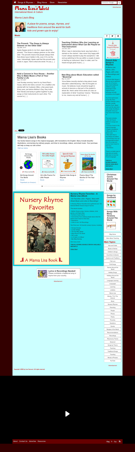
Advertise (32, 441)
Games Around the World (112, 268)
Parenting (112, 307)
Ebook (22, 180)
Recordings (112, 336)
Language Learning (112, 280)
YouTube (112, 361)
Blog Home (112, 234)
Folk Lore (112, 261)
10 (56, 186)
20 (71, 186)
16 (65, 186)
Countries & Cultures (113, 255)
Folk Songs (112, 264)
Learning (112, 287)
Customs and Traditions (113, 258)
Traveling (112, 354)
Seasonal (112, 342)
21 (73, 186)
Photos (113, 314)
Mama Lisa (112, 293)
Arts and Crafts (112, 245)
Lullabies (112, 290)
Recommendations (112, 332)
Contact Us (23, 441)
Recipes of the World (113, 329)
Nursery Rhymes (113, 304)
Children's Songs (113, 252)
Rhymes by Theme (112, 339)
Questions (113, 323)
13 (60, 186)
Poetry (113, 317)
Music (112, 301)
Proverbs (112, 320)
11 (57, 186)
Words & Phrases (113, 357)
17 (67, 186)
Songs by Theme (113, 345)
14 (62, 186)
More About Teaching (112, 238)
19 (70, 186)
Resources (42, 441)
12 (59, 186)
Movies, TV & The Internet (112, 297)
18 (68, 186)
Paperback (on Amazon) (28, 182)
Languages (112, 284)
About (15, 441)
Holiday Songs (112, 272)
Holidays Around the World (113, 276)
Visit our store (23, 148)
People (113, 310)
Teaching (112, 348)
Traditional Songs (113, 351)
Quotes (113, 326)
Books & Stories (112, 249)
